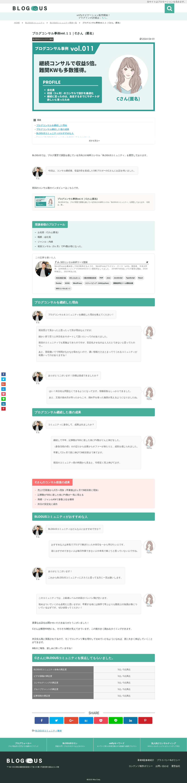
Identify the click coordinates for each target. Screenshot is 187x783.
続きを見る (93, 140)
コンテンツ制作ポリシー (141, 766)
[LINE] (116, 720)
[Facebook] (42, 720)
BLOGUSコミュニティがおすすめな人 (55, 133)
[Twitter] (56, 720)
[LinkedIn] (130, 720)
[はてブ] (86, 720)
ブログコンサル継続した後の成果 (52, 129)
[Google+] (71, 720)
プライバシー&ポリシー (168, 760)
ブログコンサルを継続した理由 (51, 125)
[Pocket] (101, 720)
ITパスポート (75, 278)
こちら (102, 17)
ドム (57, 261)
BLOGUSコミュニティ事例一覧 (63, 22)
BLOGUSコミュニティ (34, 22)
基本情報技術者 (90, 278)
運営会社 (175, 766)
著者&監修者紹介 (145, 760)
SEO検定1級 (61, 278)
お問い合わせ (162, 766)
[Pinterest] (145, 720)
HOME (17, 22)
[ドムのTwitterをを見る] (147, 262)
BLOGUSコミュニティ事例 (43, 39)
